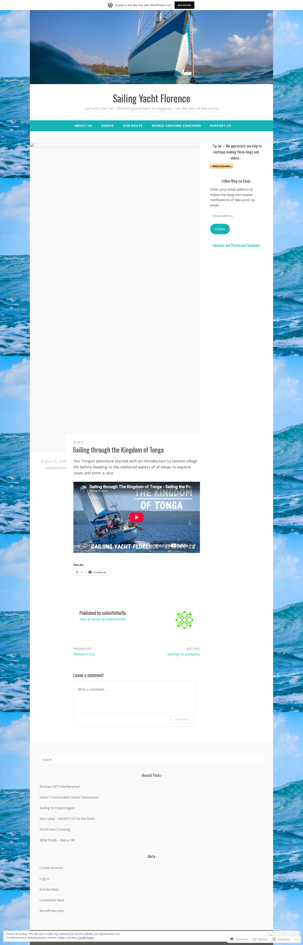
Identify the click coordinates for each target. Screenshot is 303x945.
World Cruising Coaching (176, 125)
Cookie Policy (86, 937)
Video (78, 442)
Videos (107, 125)
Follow (220, 229)
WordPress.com (52, 911)
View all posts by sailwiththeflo (103, 619)
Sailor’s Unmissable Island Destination (69, 797)
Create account (51, 867)
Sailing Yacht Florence (151, 98)
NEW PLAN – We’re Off (57, 840)
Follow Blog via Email (236, 181)
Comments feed (52, 900)
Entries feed (49, 889)
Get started (184, 5)
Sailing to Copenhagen (57, 808)
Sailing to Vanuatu (183, 651)
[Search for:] (151, 759)
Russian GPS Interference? (60, 786)
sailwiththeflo (55, 468)
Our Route (133, 125)
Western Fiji (84, 651)
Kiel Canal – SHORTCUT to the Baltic (67, 818)
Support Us (220, 125)
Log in (44, 878)
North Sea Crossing (55, 829)
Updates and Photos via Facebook (236, 245)
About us (83, 125)
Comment (181, 719)
